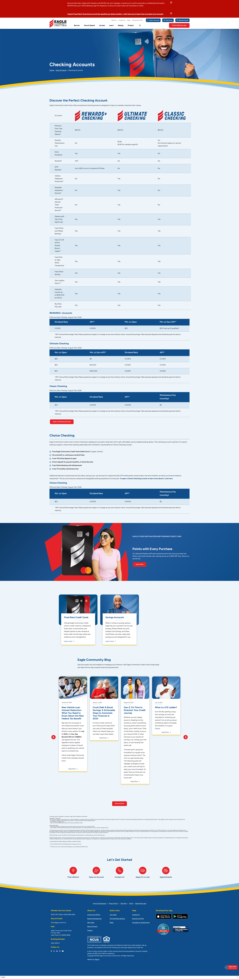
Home (51, 70)
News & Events (92, 926)
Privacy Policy (113, 903)
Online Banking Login (179, 25)
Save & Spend (89, 25)
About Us (114, 20)
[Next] (186, 738)
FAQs (131, 903)
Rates (129, 20)
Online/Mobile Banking (117, 919)
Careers (89, 930)
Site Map (124, 903)
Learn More (139, 564)
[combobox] (119, 977)
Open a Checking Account (62, 422)
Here (56, 922)
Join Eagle (113, 915)
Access (102, 25)
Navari (97, 959)
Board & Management (94, 919)
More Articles (119, 803)
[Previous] (53, 738)
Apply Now (232, 967)
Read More (72, 769)
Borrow (77, 25)
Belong (120, 25)
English (3, 977)
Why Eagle (90, 922)
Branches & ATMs (137, 20)
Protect (131, 25)
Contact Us (122, 20)
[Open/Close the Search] (140, 25)
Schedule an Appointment (141, 922)
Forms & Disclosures (99, 903)
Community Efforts (93, 915)
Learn (111, 25)
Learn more (68, 641)
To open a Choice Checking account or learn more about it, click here (146, 479)
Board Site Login (140, 903)
